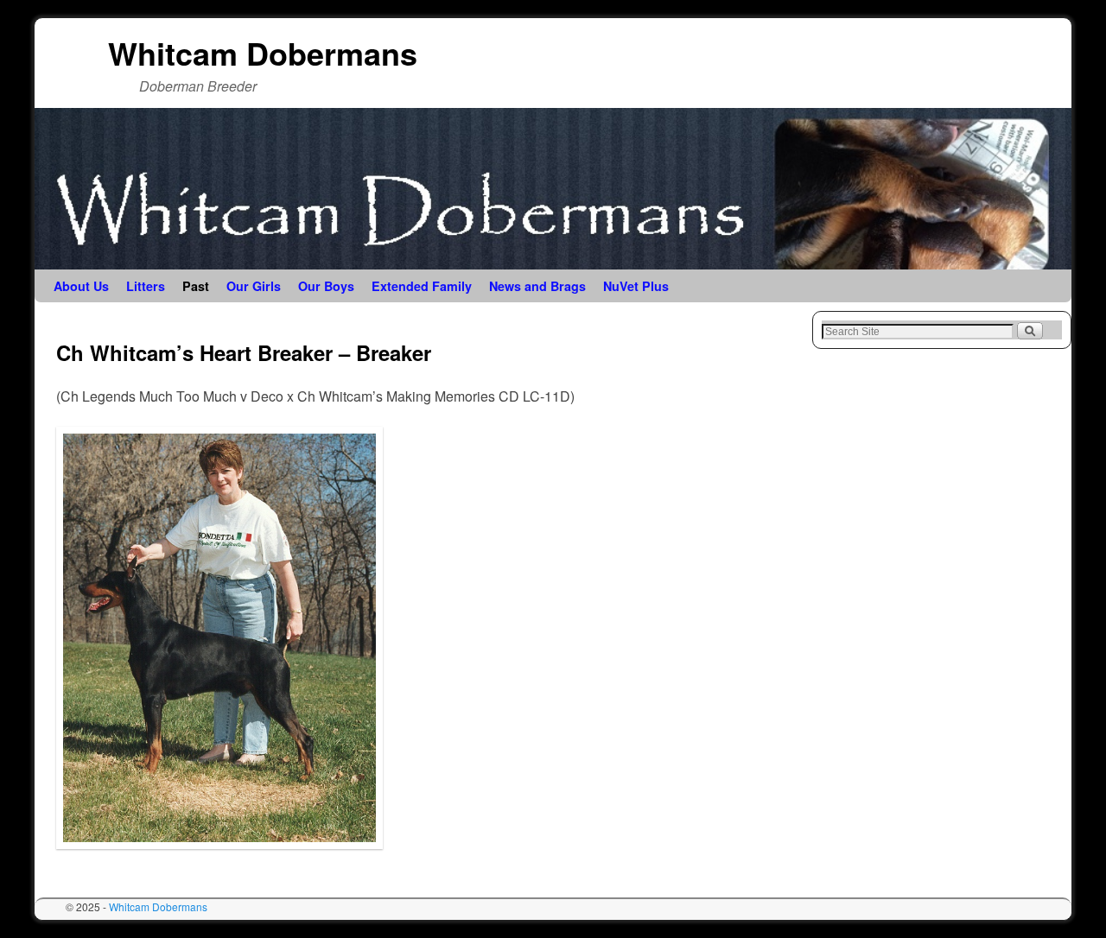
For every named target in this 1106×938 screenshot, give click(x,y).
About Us (81, 286)
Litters (145, 286)
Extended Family (422, 286)
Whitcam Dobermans (262, 52)
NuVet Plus (636, 286)
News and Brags (537, 286)
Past (195, 286)
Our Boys (326, 286)
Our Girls (253, 286)
